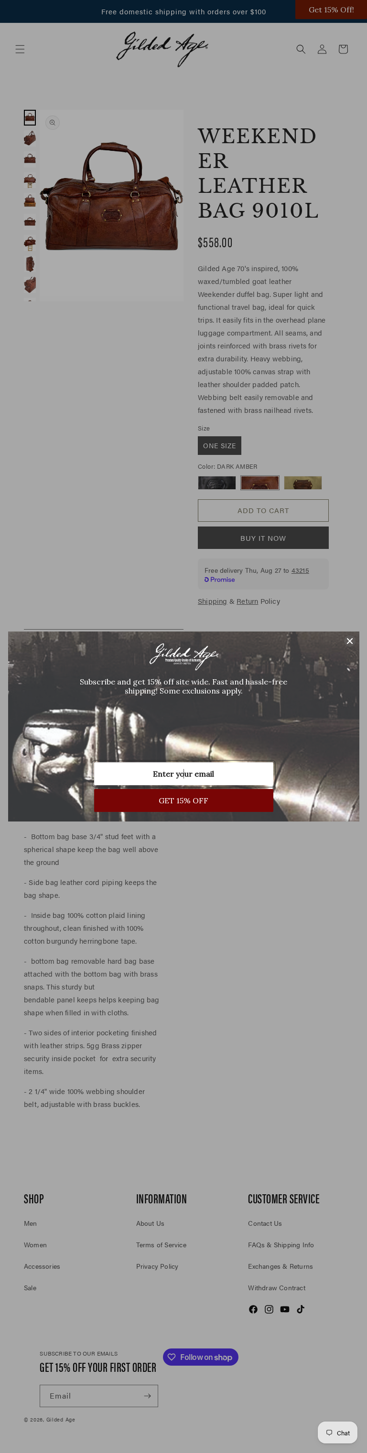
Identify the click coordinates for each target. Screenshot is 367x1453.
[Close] (350, 641)
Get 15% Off (183, 800)
